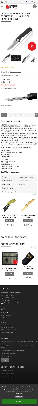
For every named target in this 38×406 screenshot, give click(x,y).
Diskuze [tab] (21, 115)
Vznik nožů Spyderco (7, 370)
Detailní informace (6, 105)
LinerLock (7, 130)
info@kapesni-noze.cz (11, 295)
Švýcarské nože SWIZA (7, 373)
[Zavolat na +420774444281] (6, 1)
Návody (3, 322)
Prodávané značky (7, 332)
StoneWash (22, 135)
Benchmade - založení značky (9, 379)
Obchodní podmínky (7, 327)
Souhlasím (19, 401)
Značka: (9, 75)
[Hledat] (31, 1)
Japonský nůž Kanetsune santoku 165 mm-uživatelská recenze (17, 346)
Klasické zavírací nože (26, 177)
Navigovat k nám (6, 315)
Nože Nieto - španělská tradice (10, 376)
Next (35, 194)
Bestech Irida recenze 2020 (9, 353)
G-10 (20, 188)
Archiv (4, 360)
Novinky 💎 (4, 312)
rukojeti (5, 158)
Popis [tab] (4, 115)
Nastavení (19, 396)
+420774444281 (9, 298)
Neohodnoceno (15, 72)
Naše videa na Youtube (11, 303)
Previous (32, 194)
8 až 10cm (22, 184)
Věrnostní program (7, 325)
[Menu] (2, 6)
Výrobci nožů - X (5, 382)
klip (7, 166)
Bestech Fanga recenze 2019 (9, 356)
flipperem (19, 139)
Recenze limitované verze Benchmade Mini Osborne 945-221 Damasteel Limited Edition (19, 342)
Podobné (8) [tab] (13, 115)
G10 (8, 132)
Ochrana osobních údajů (9, 329)
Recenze (3, 320)
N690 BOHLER (23, 181)
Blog (2, 317)
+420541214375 (6, 300)
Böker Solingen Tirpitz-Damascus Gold (12, 350)
